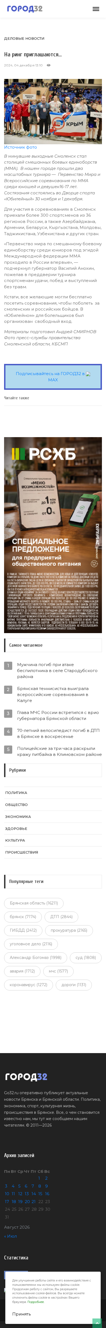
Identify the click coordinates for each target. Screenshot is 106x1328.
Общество (16, 804)
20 (27, 1201)
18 (14, 1201)
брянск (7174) (23, 916)
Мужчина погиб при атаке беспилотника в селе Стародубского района (57, 670)
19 (20, 1201)
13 (27, 1193)
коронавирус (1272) (28, 984)
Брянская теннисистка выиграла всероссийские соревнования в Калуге (53, 694)
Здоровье (16, 828)
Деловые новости (24, 38)
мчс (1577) (58, 971)
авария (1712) (22, 971)
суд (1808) (86, 957)
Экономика (18, 816)
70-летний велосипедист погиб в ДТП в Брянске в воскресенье (58, 733)
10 (7, 1193)
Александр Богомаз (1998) (35, 957)
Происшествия (21, 852)
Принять (21, 1314)
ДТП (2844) (61, 916)
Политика (16, 792)
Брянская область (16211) (34, 903)
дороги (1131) (73, 984)
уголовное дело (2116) (31, 943)
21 (34, 1201)
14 (34, 1193)
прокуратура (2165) (69, 930)
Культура (15, 840)
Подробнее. (35, 1302)
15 (40, 1193)
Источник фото (20, 147)
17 (7, 1201)
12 (20, 1193)
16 (47, 1193)
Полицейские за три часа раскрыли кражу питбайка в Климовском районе (59, 751)
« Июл (10, 1236)
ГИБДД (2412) (23, 930)
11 (13, 1193)
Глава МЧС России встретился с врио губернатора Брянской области (58, 715)
